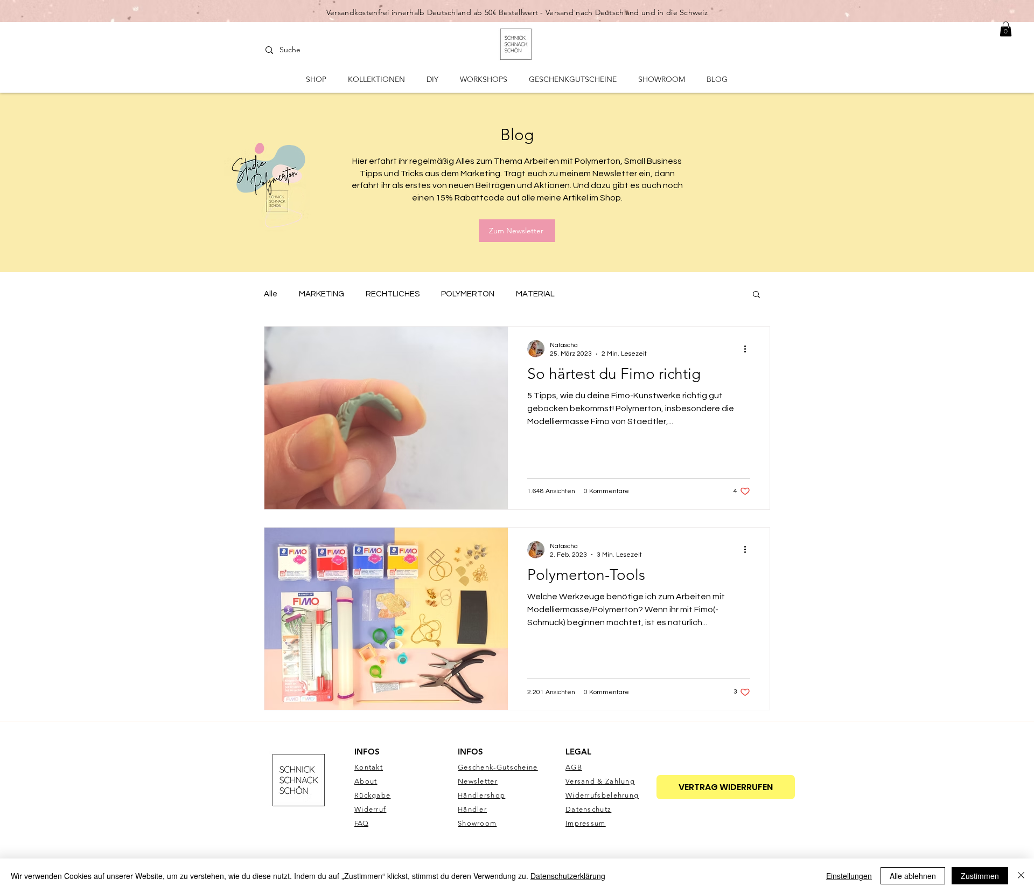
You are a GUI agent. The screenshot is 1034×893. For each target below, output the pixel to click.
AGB (573, 767)
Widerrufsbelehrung (602, 795)
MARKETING (321, 294)
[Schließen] (1021, 875)
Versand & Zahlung (600, 781)
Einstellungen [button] (849, 875)
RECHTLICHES (393, 294)
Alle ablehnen (913, 875)
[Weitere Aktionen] (748, 348)
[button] (756, 295)
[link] (1006, 29)
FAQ (361, 823)
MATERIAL (535, 294)
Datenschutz (588, 809)
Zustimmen (980, 875)
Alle (270, 294)
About (366, 781)
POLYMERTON (467, 294)
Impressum (585, 823)
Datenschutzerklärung (567, 875)
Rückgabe (372, 795)
